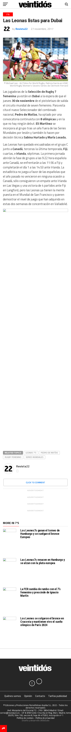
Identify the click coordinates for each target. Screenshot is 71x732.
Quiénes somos (12, 696)
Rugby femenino (13, 457)
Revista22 (22, 29)
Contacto (40, 696)
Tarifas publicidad (57, 696)
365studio (44, 720)
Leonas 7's (31, 452)
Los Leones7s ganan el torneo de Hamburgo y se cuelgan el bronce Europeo (40, 534)
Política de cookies (25, 718)
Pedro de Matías (49, 452)
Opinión (28, 696)
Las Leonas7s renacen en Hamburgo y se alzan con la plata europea (42, 561)
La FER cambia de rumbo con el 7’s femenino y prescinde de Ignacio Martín (40, 592)
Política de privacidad (45, 718)
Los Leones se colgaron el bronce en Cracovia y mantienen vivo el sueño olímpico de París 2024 (42, 622)
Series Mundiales (34, 457)
